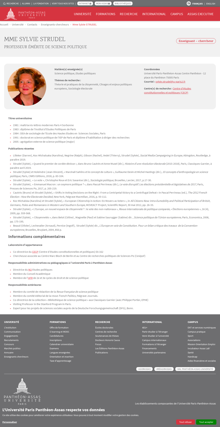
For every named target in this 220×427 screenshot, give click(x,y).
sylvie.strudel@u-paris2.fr (170, 81)
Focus (98, 344)
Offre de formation (59, 327)
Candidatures (56, 335)
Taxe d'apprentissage (60, 360)
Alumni (26, 3)
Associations (194, 340)
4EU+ (144, 327)
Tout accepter (206, 422)
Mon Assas (102, 3)
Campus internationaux (154, 340)
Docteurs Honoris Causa (107, 340)
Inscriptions (56, 340)
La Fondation (41, 3)
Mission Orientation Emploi (201, 344)
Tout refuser (185, 422)
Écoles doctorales (104, 327)
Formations (105, 14)
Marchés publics (12, 348)
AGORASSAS (144, 369)
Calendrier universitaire (62, 344)
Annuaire (8, 352)
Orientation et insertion (62, 356)
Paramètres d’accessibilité (189, 3)
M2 (30, 269)
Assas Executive (201, 14)
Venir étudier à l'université (155, 335)
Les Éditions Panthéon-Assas (109, 348)
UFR (30, 278)
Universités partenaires (154, 352)
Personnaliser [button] (9, 422)
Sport (190, 335)
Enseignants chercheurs (16, 356)
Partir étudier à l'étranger (155, 331)
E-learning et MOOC (59, 331)
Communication (12, 331)
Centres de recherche (106, 331)
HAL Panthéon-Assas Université (195, 369)
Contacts (32, 24)
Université (82, 14)
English (210, 3)
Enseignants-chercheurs (55, 24)
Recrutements (11, 340)
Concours (9, 344)
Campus (176, 14)
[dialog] (110, 416)
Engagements (11, 335)
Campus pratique (196, 331)
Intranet (84, 3)
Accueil (4, 24)
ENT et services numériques (202, 327)
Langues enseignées (60, 352)
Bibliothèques (123, 3)
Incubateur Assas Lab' (199, 348)
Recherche (13, 3)
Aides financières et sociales (202, 360)
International (154, 14)
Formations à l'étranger (154, 344)
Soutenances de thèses (107, 335)
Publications (101, 352)
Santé (191, 352)
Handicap (192, 356)
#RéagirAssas (164, 369)
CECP (35, 251)
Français (197, 3)
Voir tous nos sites (63, 3)
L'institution (10, 327)
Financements (149, 348)
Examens (54, 348)
